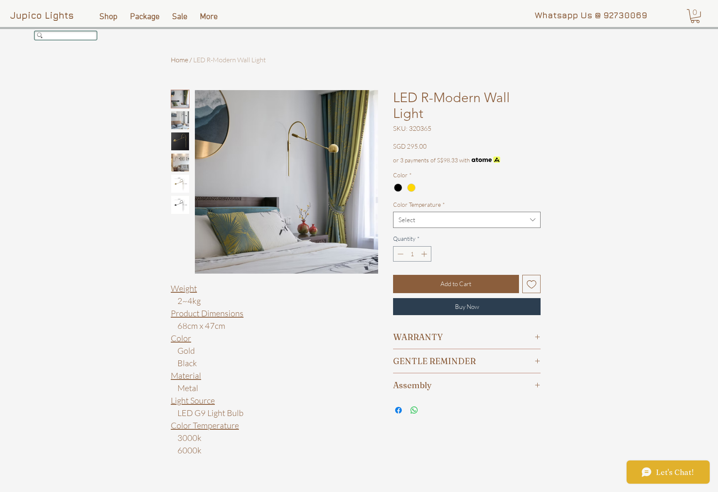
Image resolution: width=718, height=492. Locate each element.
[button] (695, 16)
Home (179, 60)
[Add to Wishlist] (531, 284)
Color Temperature (419, 204)
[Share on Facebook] (398, 410)
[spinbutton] (412, 254)
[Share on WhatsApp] (414, 410)
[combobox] (467, 220)
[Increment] (425, 254)
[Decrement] (399, 254)
